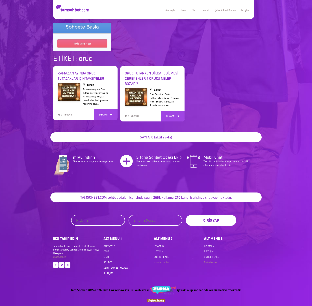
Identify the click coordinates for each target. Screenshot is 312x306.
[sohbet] (162, 290)
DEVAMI (105, 114)
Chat (194, 10)
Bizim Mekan (210, 262)
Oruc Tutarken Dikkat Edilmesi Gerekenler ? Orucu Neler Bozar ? (151, 78)
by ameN (159, 246)
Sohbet (205, 10)
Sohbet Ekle (161, 256)
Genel (183, 10)
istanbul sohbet (162, 262)
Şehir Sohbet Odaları (225, 10)
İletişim (245, 10)
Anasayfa (170, 10)
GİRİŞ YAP (211, 220)
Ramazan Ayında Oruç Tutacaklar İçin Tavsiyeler (81, 76)
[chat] (156, 300)
